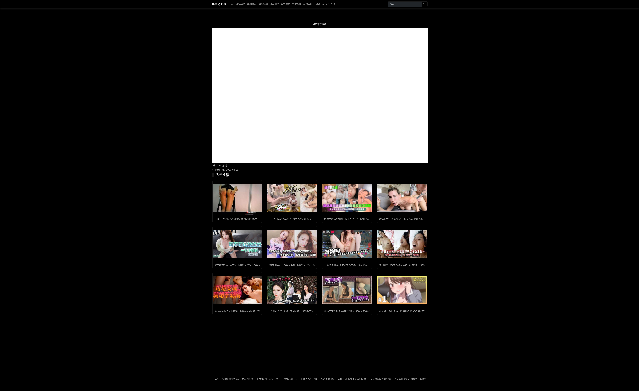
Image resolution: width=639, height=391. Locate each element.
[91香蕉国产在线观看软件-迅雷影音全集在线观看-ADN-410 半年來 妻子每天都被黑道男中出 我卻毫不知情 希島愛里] (292, 244)
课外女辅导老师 (420, 378)
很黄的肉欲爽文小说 (362, 378)
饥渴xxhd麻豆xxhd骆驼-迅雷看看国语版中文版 (238, 311)
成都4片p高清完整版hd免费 (334, 378)
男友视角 (296, 4)
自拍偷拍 (285, 4)
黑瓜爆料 (263, 4)
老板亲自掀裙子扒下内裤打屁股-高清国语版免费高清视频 (408, 311)
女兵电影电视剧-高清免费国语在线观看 (237, 218)
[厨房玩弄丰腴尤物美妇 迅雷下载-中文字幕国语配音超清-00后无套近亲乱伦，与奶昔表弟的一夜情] (402, 198)
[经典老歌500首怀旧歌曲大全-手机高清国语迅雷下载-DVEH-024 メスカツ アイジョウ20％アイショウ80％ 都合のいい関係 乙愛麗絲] (347, 198)
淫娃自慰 (240, 4)
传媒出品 (319, 4)
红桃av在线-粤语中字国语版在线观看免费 (292, 311)
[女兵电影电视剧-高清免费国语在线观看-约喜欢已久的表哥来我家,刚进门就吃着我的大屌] (237, 197)
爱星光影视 (219, 4)
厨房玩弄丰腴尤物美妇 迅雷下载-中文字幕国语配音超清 (408, 218)
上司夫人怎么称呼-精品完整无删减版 (292, 218)
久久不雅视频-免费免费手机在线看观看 (347, 265)
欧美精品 (274, 4)
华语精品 (252, 4)
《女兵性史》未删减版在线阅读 (392, 378)
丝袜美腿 (308, 4)
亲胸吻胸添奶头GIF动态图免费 (219, 378)
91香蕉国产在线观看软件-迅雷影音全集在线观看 (294, 265)
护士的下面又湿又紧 (249, 378)
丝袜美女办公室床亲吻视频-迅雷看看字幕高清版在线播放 (353, 311)
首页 (232, 4)
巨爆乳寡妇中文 (271, 378)
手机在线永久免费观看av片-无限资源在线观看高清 (405, 265)
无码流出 (330, 4)
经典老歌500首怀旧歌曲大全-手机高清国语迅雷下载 (351, 218)
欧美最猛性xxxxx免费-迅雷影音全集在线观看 (237, 265)
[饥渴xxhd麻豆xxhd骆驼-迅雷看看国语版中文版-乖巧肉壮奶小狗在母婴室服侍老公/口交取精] (237, 290)
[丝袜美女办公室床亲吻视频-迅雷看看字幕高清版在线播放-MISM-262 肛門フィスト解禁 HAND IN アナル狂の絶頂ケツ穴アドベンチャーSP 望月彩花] (347, 290)
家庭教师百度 (309, 378)
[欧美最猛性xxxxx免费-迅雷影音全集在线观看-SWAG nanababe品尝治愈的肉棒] (237, 244)
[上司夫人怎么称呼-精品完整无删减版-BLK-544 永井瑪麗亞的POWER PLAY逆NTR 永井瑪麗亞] (292, 198)
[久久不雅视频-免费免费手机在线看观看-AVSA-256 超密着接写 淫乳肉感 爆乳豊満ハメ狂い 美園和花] (347, 244)
